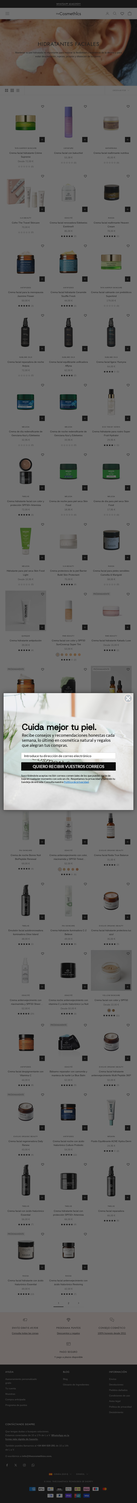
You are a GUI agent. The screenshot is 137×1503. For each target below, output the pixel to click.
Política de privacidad (76, 781)
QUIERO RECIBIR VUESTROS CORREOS (68, 766)
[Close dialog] (128, 698)
